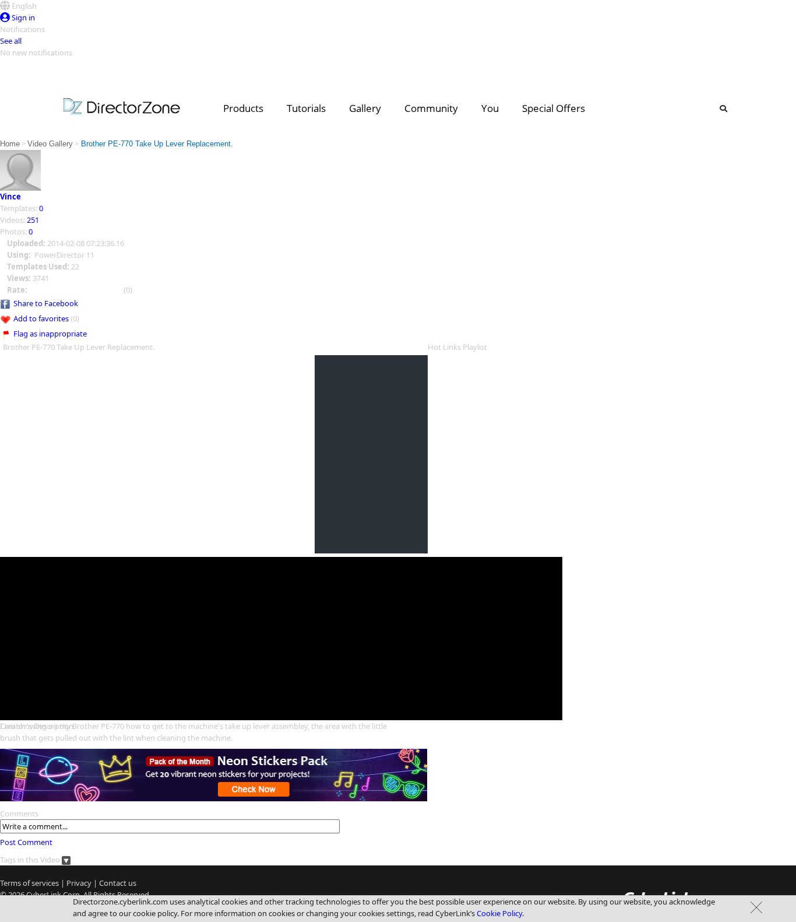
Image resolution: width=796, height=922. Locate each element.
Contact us (117, 883)
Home (10, 143)
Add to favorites (41, 318)
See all (11, 41)
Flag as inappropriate (50, 333)
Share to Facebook (45, 303)
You (490, 108)
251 (33, 220)
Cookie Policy (499, 913)
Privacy (78, 883)
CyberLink (43, 894)
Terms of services (29, 883)
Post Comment (26, 842)
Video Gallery (50, 143)
